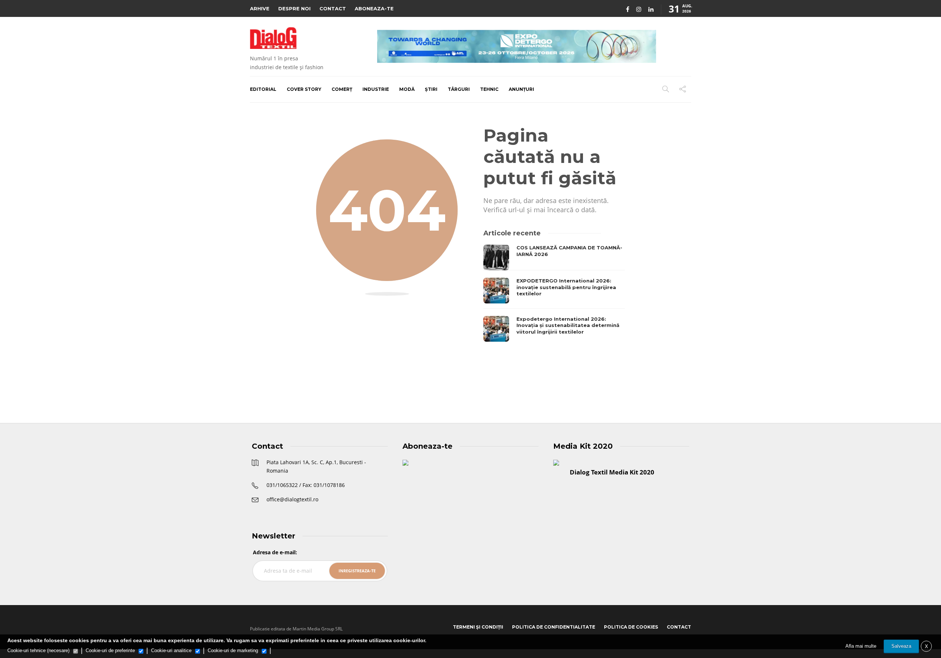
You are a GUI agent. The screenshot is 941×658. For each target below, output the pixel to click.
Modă (407, 89)
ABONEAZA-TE (374, 8)
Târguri (459, 89)
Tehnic (489, 89)
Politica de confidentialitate (553, 627)
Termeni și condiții (478, 627)
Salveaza (901, 646)
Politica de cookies (631, 627)
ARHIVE (259, 8)
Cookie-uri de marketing (233, 650)
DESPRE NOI (294, 8)
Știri (431, 89)
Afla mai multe (860, 646)
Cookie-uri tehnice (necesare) (38, 650)
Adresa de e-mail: (275, 552)
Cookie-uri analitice (171, 650)
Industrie (375, 89)
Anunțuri (521, 89)
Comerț (342, 89)
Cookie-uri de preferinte (110, 650)
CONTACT (332, 8)
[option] (554, 293)
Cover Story (304, 89)
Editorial (263, 89)
